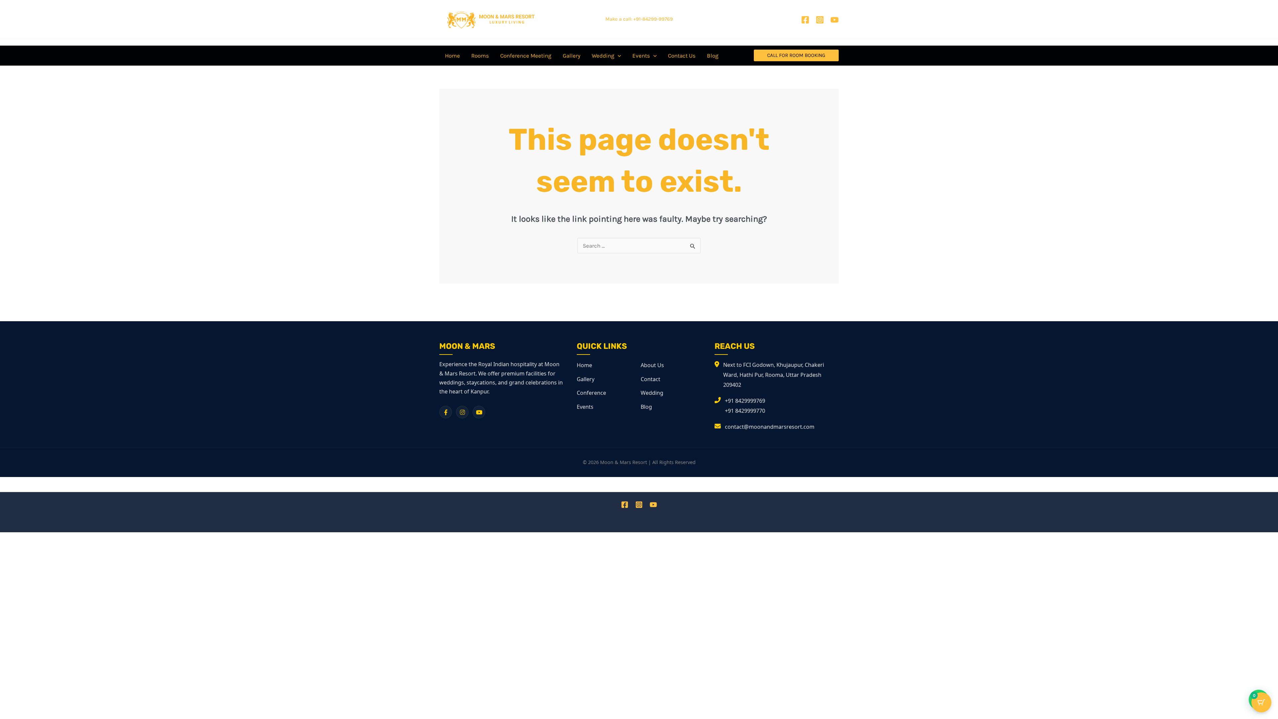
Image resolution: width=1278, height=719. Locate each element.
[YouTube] (834, 20)
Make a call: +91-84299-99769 (639, 19)
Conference (591, 392)
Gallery (585, 379)
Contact (650, 379)
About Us (652, 365)
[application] (617, 56)
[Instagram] (820, 20)
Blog (646, 406)
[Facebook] (805, 20)
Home (584, 365)
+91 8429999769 (745, 400)
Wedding (652, 392)
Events (585, 406)
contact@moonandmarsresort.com (769, 426)
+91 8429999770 (745, 410)
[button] (796, 55)
